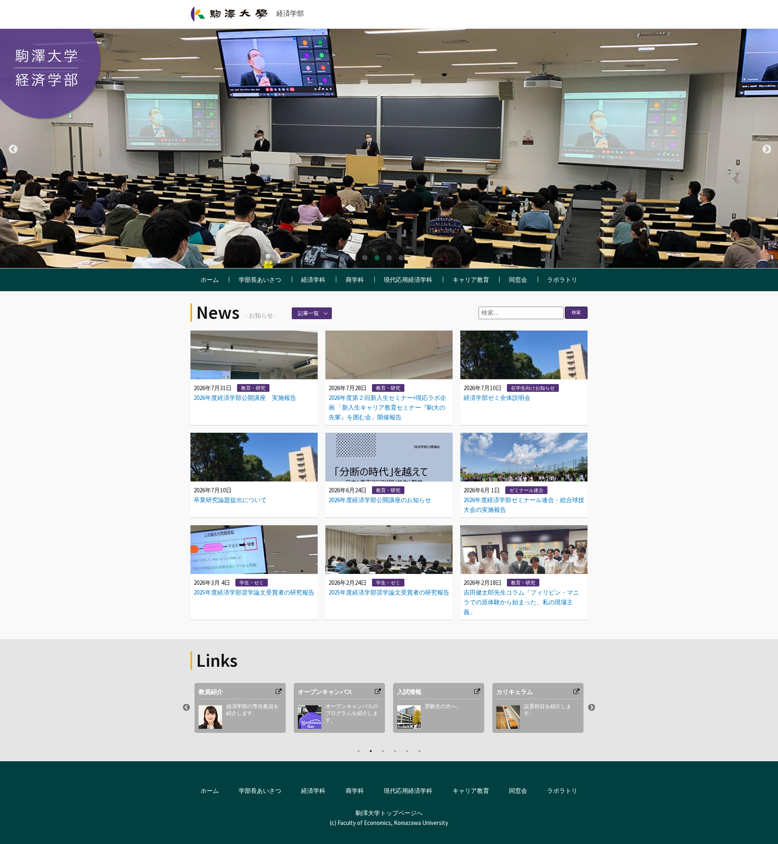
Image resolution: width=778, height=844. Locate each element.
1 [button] (365, 258)
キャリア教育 (471, 279)
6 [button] (419, 751)
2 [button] (377, 258)
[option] (389, 148)
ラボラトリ (562, 279)
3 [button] (389, 258)
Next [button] (766, 148)
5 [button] (413, 258)
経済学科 (313, 279)
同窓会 (518, 279)
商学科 (355, 279)
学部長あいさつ (260, 279)
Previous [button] (12, 148)
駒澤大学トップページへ (389, 813)
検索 (576, 312)
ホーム (210, 279)
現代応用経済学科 (408, 279)
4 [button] (401, 258)
